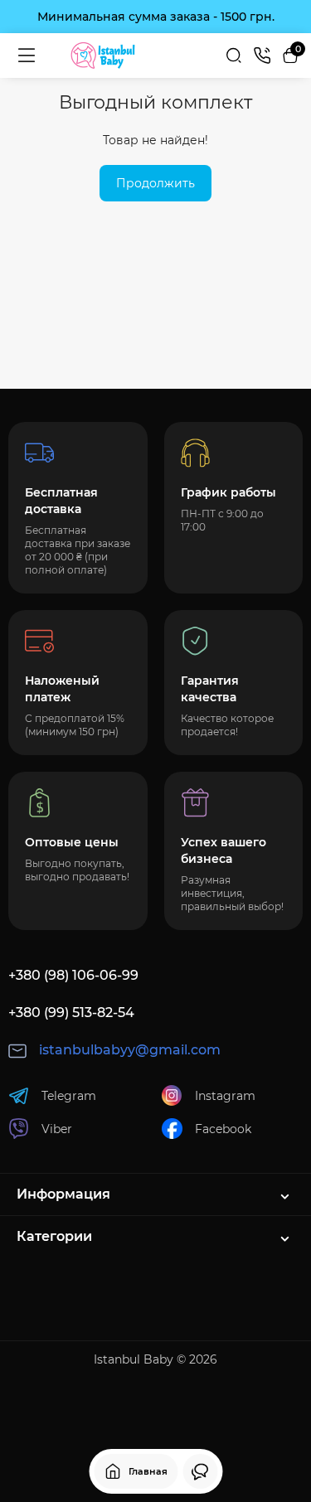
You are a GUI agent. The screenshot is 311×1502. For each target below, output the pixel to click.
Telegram (68, 1095)
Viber (56, 1129)
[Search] (233, 55)
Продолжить (155, 183)
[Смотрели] (199, 1471)
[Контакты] (262, 55)
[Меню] (26, 55)
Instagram (225, 1095)
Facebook (223, 1129)
